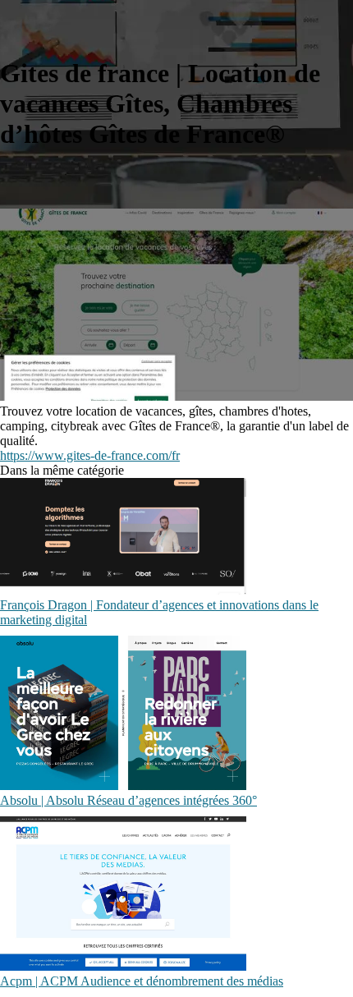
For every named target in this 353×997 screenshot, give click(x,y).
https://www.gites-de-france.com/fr (90, 455)
